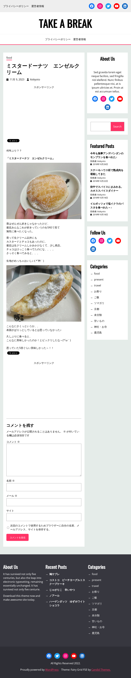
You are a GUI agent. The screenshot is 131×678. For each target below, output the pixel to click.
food (9, 57)
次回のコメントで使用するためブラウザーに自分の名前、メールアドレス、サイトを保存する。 (44, 527)
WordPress (52, 669)
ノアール (54, 595)
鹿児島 (98, 332)
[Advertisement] (44, 114)
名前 (10, 480)
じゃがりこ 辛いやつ (62, 590)
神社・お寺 (100, 327)
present (99, 279)
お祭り (98, 291)
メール (11, 495)
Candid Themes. (101, 669)
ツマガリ (99, 303)
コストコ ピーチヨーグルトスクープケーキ (67, 582)
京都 (96, 309)
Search (117, 126)
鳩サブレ (54, 574)
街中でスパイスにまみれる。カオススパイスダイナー (106, 188)
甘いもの (99, 321)
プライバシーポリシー (16, 6)
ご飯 (96, 297)
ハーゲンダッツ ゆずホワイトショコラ (67, 603)
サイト (10, 510)
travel (97, 285)
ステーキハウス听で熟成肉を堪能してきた (106, 172)
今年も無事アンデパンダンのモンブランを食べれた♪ (106, 155)
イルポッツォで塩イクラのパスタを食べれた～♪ (106, 205)
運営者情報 (37, 6)
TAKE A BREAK (65, 23)
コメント (13, 442)
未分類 (98, 315)
